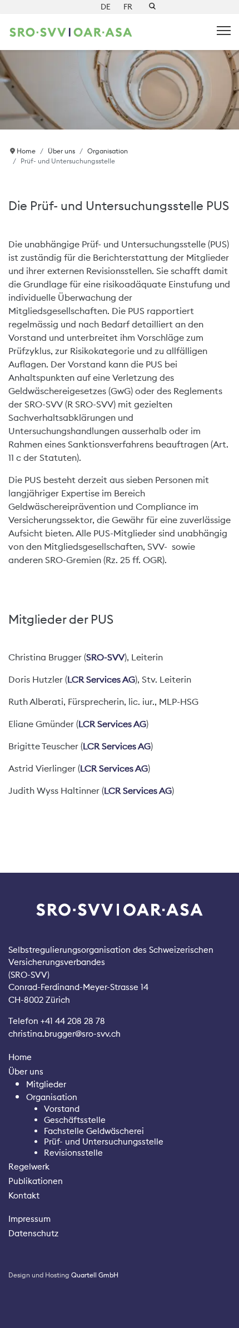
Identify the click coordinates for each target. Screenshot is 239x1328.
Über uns (25, 1071)
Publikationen (35, 1181)
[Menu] (224, 30)
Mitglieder (46, 1084)
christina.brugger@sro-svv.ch (64, 1033)
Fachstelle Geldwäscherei (94, 1131)
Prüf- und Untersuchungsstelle (103, 1141)
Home (20, 1057)
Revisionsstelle (73, 1152)
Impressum (29, 1218)
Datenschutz (33, 1233)
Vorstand (61, 1108)
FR (127, 7)
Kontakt (23, 1195)
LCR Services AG (101, 679)
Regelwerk (28, 1166)
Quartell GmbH (94, 1275)
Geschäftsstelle (75, 1120)
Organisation (51, 1097)
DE (106, 7)
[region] (119, 90)
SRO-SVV (105, 657)
